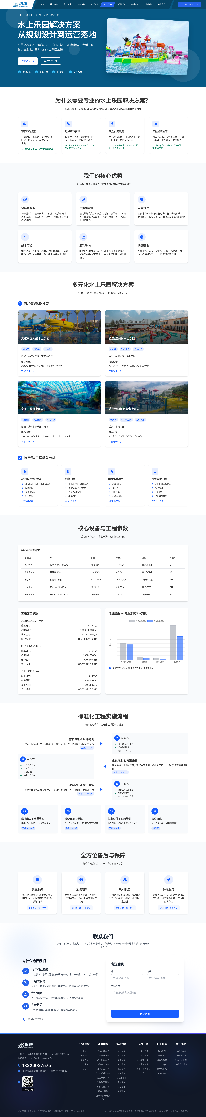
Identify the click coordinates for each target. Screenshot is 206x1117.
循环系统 (121, 1051)
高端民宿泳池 (103, 1078)
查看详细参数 (27, 501)
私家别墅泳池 (103, 1051)
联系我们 (162, 4)
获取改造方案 (157, 501)
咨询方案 (48, 61)
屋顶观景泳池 (103, 1087)
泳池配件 (121, 1091)
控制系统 (121, 1073)
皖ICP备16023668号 (158, 1111)
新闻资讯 (148, 4)
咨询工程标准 (71, 501)
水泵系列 (121, 1069)
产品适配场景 (181, 1055)
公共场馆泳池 (103, 1055)
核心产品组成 (181, 1060)
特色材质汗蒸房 (143, 1060)
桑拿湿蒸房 (143, 1064)
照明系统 (121, 1082)
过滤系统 (121, 1055)
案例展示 (135, 4)
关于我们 (54, 4)
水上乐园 (108, 4)
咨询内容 (115, 986)
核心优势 (162, 1051)
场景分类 (162, 1055)
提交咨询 (145, 1013)
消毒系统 (121, 1060)
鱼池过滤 (121, 4)
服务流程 (162, 1064)
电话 (149, 971)
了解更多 (26, 60)
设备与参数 (162, 1060)
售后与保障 (162, 1069)
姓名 (113, 971)
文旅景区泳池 (103, 1064)
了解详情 (25, 371)
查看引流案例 (114, 501)
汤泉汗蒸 (94, 4)
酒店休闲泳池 (103, 1060)
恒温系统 (121, 1064)
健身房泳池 (103, 1091)
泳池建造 (67, 4)
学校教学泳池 (103, 1082)
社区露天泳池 (103, 1069)
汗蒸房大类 (143, 1051)
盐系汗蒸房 (143, 1055)
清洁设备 (121, 1087)
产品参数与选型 (181, 1064)
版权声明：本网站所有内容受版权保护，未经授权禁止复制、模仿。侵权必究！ (52, 1111)
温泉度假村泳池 (103, 1073)
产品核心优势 (181, 1051)
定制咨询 (162, 1073)
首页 (42, 4)
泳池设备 (81, 4)
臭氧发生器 (121, 1078)
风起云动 (184, 1111)
